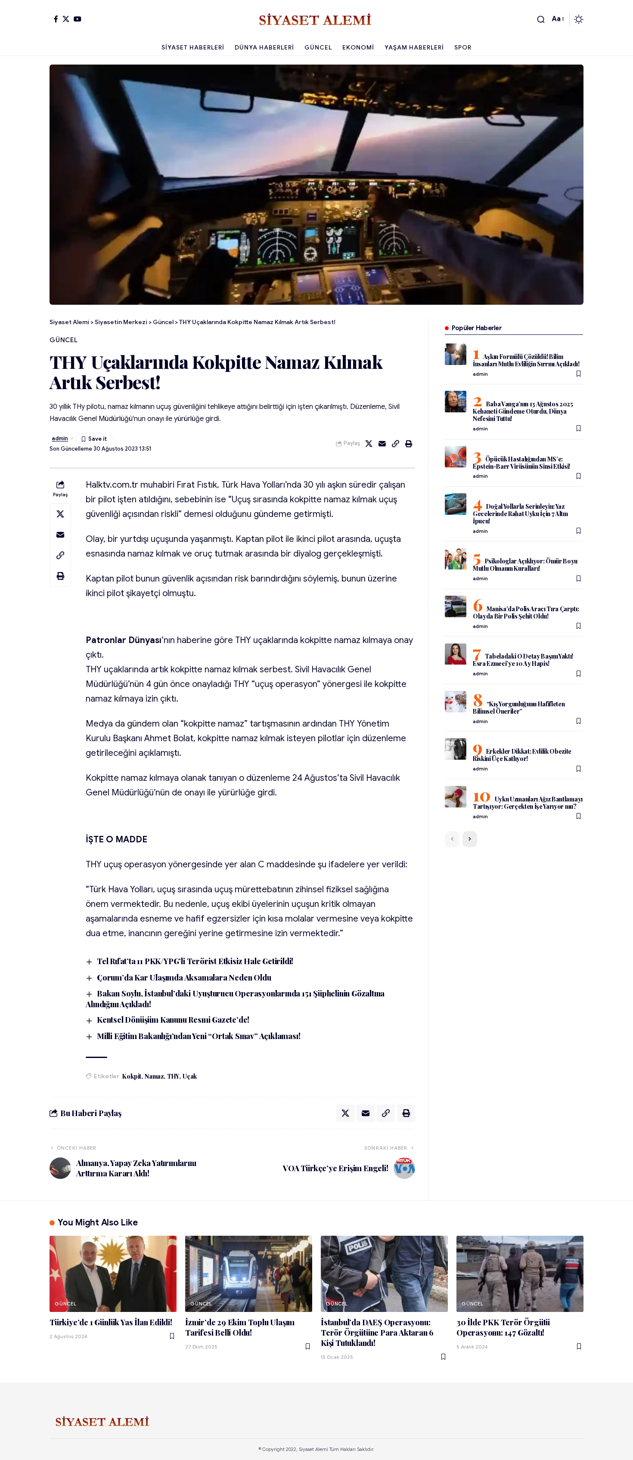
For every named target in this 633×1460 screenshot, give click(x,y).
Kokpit (131, 1076)
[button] (541, 19)
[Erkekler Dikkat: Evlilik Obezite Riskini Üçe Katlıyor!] (455, 749)
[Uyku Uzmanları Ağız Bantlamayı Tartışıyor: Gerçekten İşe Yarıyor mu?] (455, 796)
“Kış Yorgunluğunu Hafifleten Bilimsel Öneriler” (519, 707)
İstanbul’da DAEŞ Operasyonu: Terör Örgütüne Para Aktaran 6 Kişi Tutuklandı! (377, 1332)
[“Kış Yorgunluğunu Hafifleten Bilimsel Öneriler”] (455, 701)
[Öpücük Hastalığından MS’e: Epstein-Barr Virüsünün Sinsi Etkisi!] (455, 456)
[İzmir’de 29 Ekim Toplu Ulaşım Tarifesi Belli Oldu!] (248, 1274)
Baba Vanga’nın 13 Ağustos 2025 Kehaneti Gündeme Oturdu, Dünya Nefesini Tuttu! (523, 411)
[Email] (382, 444)
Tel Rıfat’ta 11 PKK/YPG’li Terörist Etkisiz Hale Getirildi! (195, 961)
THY (173, 1076)
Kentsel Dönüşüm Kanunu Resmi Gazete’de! (173, 1020)
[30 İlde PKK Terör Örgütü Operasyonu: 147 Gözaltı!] (519, 1274)
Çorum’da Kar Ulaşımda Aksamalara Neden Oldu (184, 977)
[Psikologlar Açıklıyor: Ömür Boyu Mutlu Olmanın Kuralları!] (455, 559)
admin (60, 438)
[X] (65, 18)
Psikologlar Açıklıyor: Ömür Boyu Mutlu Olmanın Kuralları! (525, 565)
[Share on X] (369, 444)
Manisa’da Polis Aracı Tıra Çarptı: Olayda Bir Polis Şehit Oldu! (526, 612)
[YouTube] (77, 18)
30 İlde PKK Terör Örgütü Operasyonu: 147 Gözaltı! (503, 1327)
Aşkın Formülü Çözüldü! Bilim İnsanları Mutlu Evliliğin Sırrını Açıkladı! (526, 360)
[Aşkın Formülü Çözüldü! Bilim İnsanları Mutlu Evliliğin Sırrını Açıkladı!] (455, 354)
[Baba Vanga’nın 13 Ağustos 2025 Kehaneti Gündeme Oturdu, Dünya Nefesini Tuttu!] (455, 401)
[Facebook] (56, 18)
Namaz (154, 1076)
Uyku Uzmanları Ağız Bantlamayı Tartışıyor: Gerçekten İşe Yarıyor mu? (528, 802)
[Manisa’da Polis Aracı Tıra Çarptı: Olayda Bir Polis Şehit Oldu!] (455, 606)
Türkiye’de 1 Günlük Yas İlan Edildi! (111, 1322)
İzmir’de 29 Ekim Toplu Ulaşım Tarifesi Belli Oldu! (240, 1327)
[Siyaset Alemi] (316, 19)
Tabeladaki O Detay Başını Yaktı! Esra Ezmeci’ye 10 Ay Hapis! (523, 660)
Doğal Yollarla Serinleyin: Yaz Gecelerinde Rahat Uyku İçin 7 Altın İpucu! (520, 513)
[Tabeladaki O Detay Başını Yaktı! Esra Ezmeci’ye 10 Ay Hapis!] (455, 654)
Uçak (190, 1076)
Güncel (64, 340)
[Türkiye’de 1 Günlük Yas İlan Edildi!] (113, 1274)
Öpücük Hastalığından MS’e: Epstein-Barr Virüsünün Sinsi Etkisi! (521, 462)
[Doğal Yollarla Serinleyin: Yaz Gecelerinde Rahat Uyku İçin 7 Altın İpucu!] (455, 504)
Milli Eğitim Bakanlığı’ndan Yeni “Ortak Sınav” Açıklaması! (198, 1036)
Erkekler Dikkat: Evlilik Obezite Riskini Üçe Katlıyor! (522, 755)
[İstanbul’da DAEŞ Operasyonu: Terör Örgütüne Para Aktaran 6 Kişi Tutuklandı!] (384, 1274)
